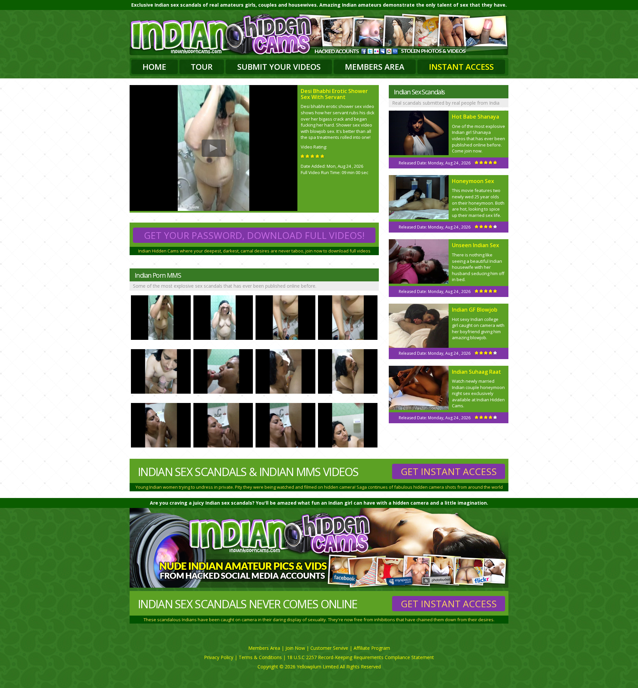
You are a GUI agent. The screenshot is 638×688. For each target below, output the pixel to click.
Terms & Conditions (260, 657)
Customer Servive (329, 648)
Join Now (295, 648)
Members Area (374, 66)
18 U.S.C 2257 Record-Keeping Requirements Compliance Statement (360, 657)
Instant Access (461, 66)
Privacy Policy (218, 657)
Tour (202, 66)
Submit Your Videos (279, 66)
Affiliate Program (372, 648)
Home (154, 66)
